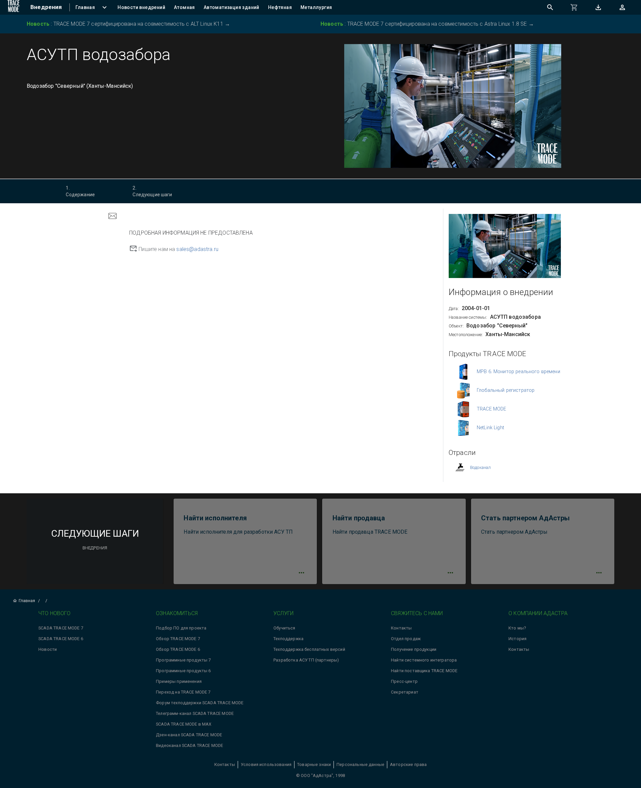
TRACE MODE (491, 409)
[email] (112, 216)
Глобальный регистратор (506, 390)
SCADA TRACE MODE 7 (60, 627)
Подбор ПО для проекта (181, 627)
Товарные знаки (314, 764)
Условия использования (266, 764)
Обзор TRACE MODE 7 (178, 638)
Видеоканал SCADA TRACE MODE (189, 745)
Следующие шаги (152, 191)
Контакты (401, 627)
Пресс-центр (404, 681)
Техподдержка (288, 638)
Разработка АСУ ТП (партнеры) (306, 660)
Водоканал (480, 467)
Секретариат (404, 692)
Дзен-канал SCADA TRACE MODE (189, 734)
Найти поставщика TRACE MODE (424, 670)
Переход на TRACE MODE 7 (183, 692)
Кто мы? (517, 627)
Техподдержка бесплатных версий (309, 649)
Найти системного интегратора (424, 660)
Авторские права (408, 764)
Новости (47, 649)
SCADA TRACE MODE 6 (60, 638)
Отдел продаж (406, 638)
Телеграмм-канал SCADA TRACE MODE (195, 713)
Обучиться (284, 627)
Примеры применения (179, 681)
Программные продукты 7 (183, 660)
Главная (27, 600)
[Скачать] (598, 7)
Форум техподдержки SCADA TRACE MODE (199, 702)
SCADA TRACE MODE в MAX (183, 724)
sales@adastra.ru (197, 249)
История (517, 638)
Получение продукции (413, 649)
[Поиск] (550, 7)
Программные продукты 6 (183, 670)
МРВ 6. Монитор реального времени (518, 371)
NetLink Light (490, 428)
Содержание (80, 191)
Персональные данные (360, 764)
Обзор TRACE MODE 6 (178, 649)
